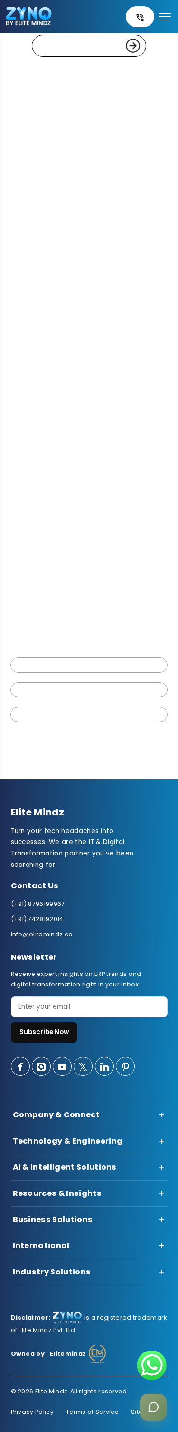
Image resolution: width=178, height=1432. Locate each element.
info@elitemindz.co (42, 934)
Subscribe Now (44, 1031)
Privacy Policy (32, 1412)
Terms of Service (92, 1412)
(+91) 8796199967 (38, 904)
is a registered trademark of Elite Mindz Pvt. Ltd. (89, 1323)
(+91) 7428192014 (37, 919)
